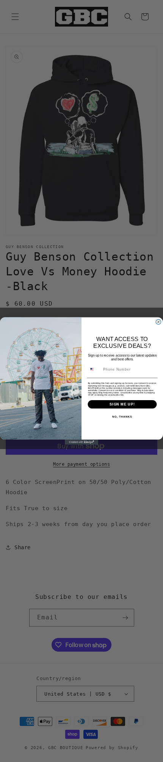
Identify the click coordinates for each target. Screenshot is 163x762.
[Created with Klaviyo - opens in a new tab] (81, 442)
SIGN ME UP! (122, 404)
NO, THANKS (122, 416)
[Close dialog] (158, 321)
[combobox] (94, 369)
